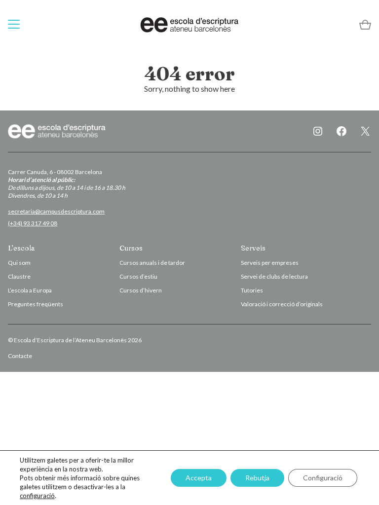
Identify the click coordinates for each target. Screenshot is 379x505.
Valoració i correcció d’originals (282, 304)
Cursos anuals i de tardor (152, 262)
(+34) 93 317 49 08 (32, 223)
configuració (37, 496)
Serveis (253, 248)
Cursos (131, 248)
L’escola (21, 248)
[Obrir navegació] (14, 25)
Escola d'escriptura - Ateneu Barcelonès (189, 25)
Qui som (19, 262)
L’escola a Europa (30, 290)
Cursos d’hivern (140, 290)
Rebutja (257, 477)
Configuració (322, 477)
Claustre (19, 276)
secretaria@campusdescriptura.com (56, 211)
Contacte (20, 356)
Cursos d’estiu (138, 276)
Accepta (199, 477)
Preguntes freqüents (35, 304)
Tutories (252, 290)
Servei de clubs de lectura (274, 276)
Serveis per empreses (270, 262)
